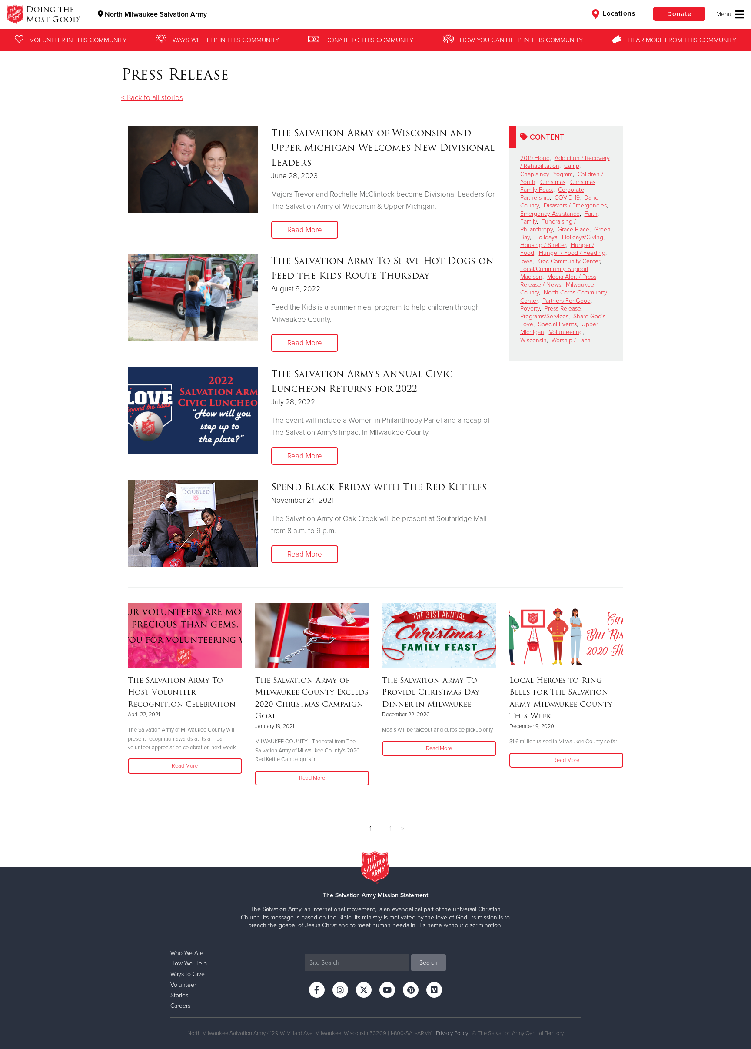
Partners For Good (566, 300)
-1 (369, 828)
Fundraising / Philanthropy (548, 225)
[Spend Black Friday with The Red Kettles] (193, 523)
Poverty (530, 308)
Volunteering (566, 332)
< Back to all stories (152, 97)
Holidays (546, 237)
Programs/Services (544, 316)
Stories (179, 995)
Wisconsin (533, 340)
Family (528, 221)
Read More (304, 229)
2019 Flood (535, 158)
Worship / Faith (571, 340)
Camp (571, 166)
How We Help (188, 963)
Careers (180, 1005)
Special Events (557, 324)
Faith (591, 213)
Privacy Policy (452, 1033)
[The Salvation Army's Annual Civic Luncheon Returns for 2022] (193, 410)
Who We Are (186, 953)
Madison (531, 277)
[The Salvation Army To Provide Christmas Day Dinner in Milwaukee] (439, 635)
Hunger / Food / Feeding (572, 253)
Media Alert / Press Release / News (558, 280)
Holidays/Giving (582, 237)
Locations (618, 13)
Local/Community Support (554, 269)
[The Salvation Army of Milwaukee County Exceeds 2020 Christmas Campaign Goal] (312, 635)
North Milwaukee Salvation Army (155, 14)
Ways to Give (187, 974)
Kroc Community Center (568, 261)
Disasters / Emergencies (575, 205)
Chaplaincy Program (546, 174)
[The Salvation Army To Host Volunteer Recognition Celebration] (185, 635)
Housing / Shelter (543, 245)
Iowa (526, 261)
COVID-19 (567, 197)
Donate (679, 14)
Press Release (563, 308)
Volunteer (183, 985)
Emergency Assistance (550, 213)
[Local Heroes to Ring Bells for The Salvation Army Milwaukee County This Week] (566, 635)
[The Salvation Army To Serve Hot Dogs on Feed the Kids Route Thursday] (193, 297)
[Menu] (730, 14)
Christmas (552, 182)
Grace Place (573, 229)
